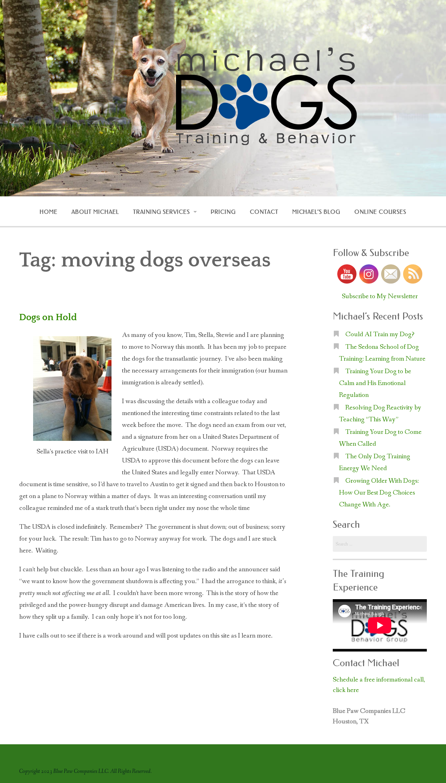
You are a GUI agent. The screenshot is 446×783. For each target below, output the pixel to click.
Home (48, 212)
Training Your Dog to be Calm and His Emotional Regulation (375, 383)
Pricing (223, 212)
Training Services (161, 212)
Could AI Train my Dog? (379, 334)
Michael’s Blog (316, 212)
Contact (264, 212)
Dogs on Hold (48, 317)
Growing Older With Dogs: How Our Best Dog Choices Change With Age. (379, 492)
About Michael (95, 212)
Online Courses (380, 212)
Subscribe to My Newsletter (380, 296)
